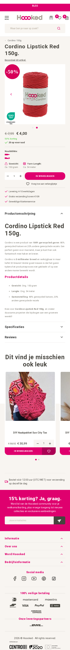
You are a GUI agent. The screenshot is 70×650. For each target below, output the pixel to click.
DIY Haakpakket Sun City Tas (30, 432)
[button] (10, 94)
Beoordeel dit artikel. (15, 60)
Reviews (10, 337)
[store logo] (29, 17)
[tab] (35, 214)
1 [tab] (36, 459)
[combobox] (35, 28)
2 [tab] (38, 459)
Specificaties (14, 327)
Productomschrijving (20, 213)
